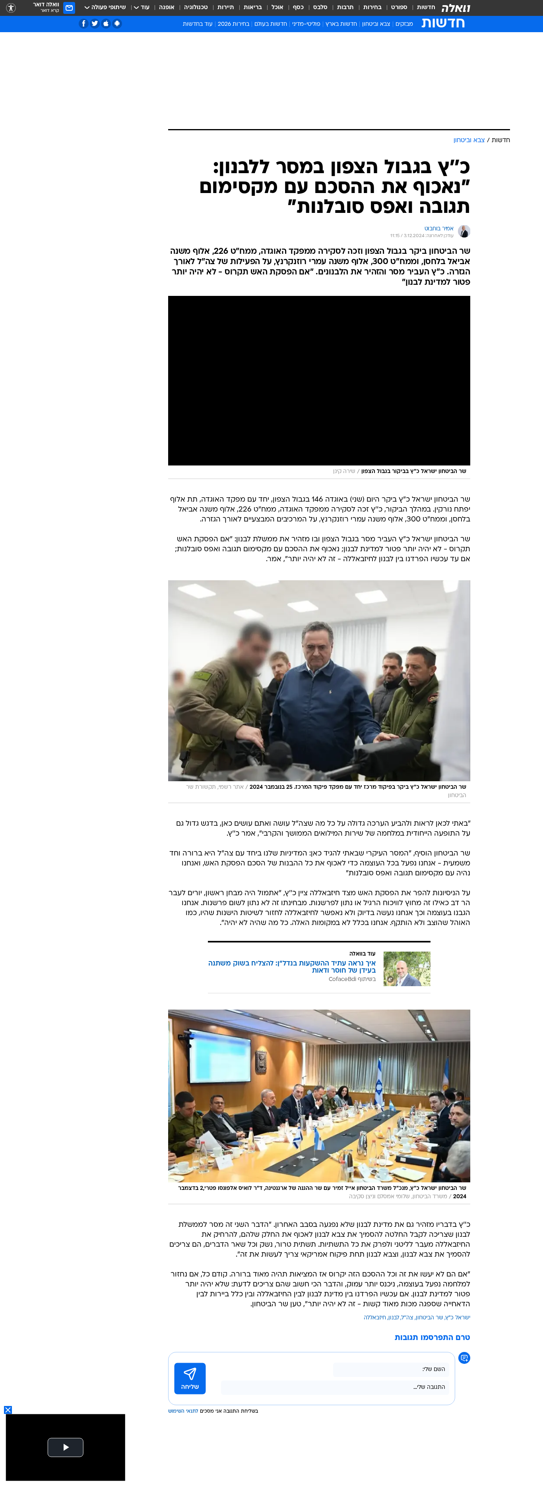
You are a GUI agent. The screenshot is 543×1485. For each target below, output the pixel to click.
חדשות (426, 8)
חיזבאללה (375, 1318)
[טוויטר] (95, 24)
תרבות (345, 8)
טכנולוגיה (196, 8)
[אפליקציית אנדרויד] (117, 24)
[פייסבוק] (84, 24)
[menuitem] (421, 8)
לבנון (393, 1318)
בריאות (253, 8)
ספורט (399, 8)
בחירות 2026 (233, 24)
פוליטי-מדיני (306, 24)
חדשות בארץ (341, 24)
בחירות (372, 8)
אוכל (277, 8)
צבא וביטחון (376, 24)
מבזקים (404, 24)
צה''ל (407, 1318)
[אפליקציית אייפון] (106, 24)
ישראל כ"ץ (458, 1318)
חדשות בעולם (270, 24)
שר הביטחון (429, 1318)
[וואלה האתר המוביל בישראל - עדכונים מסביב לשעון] (456, 8)
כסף (298, 8)
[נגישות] (11, 8)
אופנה (167, 8)
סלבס (320, 8)
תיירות (225, 8)
